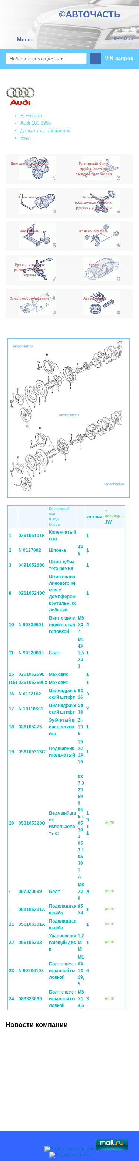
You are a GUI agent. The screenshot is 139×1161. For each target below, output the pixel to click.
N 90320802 (31, 652)
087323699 (30, 891)
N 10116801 (31, 708)
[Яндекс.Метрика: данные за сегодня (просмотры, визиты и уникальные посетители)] (69, 1155)
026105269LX (33, 682)
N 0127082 (30, 550)
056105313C (32, 751)
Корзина (123, 38)
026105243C (32, 593)
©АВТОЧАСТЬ (89, 14)
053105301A (32, 909)
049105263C (32, 565)
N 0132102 (30, 694)
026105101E (32, 535)
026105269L (31, 674)
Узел (25, 138)
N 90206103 (31, 970)
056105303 (30, 942)
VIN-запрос (119, 58)
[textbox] (46, 58)
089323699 (30, 998)
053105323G (32, 823)
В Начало (31, 116)
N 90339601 (31, 624)
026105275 (30, 727)
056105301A (32, 924)
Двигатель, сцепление (45, 130)
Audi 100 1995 (35, 123)
